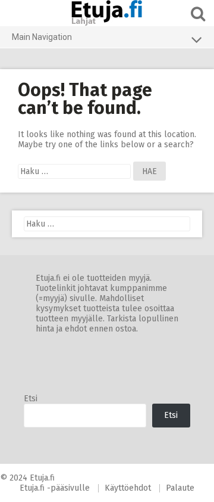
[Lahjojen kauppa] (107, 13)
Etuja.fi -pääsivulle (55, 488)
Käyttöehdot (128, 488)
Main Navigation (42, 37)
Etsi (30, 398)
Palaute (180, 488)
